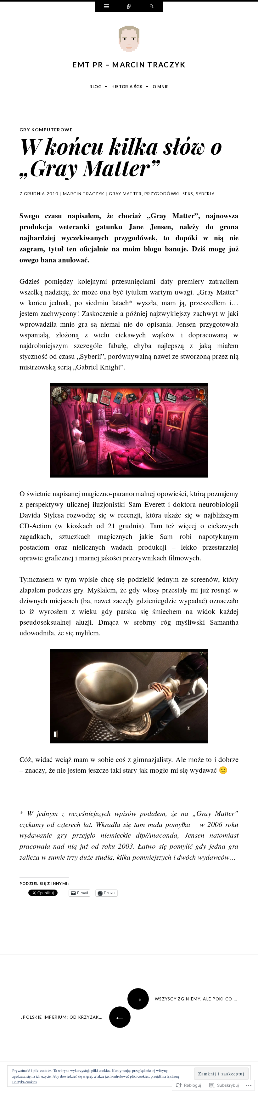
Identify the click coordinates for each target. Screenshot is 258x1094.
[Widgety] (106, 7)
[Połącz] (129, 7)
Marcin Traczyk (83, 193)
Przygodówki (162, 193)
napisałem (83, 215)
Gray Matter (125, 193)
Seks (187, 193)
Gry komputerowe (46, 129)
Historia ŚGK (127, 86)
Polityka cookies (24, 1081)
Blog (95, 86)
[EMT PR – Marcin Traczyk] (129, 40)
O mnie (161, 86)
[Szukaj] (151, 7)
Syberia (205, 193)
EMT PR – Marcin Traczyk (129, 64)
